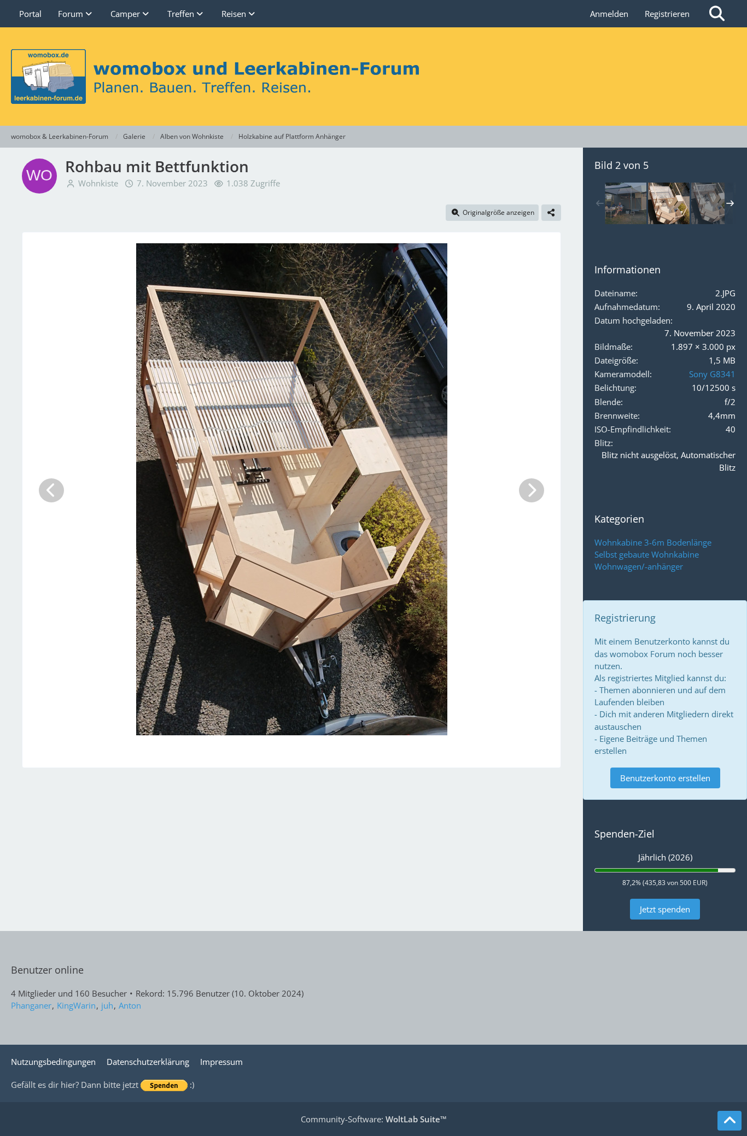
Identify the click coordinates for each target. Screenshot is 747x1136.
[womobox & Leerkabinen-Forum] (373, 76)
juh (107, 1005)
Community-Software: (374, 1119)
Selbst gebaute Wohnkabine (646, 554)
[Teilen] (551, 212)
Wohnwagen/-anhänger (638, 566)
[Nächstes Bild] (531, 490)
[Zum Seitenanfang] (729, 1121)
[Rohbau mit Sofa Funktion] (712, 203)
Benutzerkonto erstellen (665, 777)
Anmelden (609, 13)
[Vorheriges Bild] (51, 490)
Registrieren (667, 13)
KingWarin (76, 1005)
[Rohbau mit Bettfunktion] (669, 203)
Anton (130, 1005)
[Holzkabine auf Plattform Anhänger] (625, 203)
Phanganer (31, 1005)
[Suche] (717, 13)
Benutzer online (47, 969)
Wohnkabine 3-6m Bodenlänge (652, 542)
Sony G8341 (712, 373)
